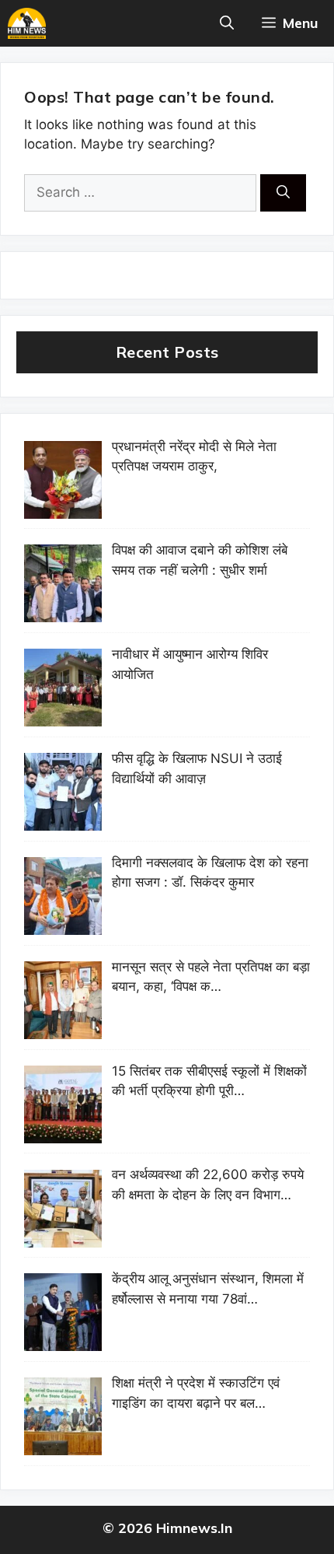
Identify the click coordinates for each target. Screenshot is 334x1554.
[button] (227, 23)
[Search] (283, 193)
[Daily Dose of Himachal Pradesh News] (27, 23)
